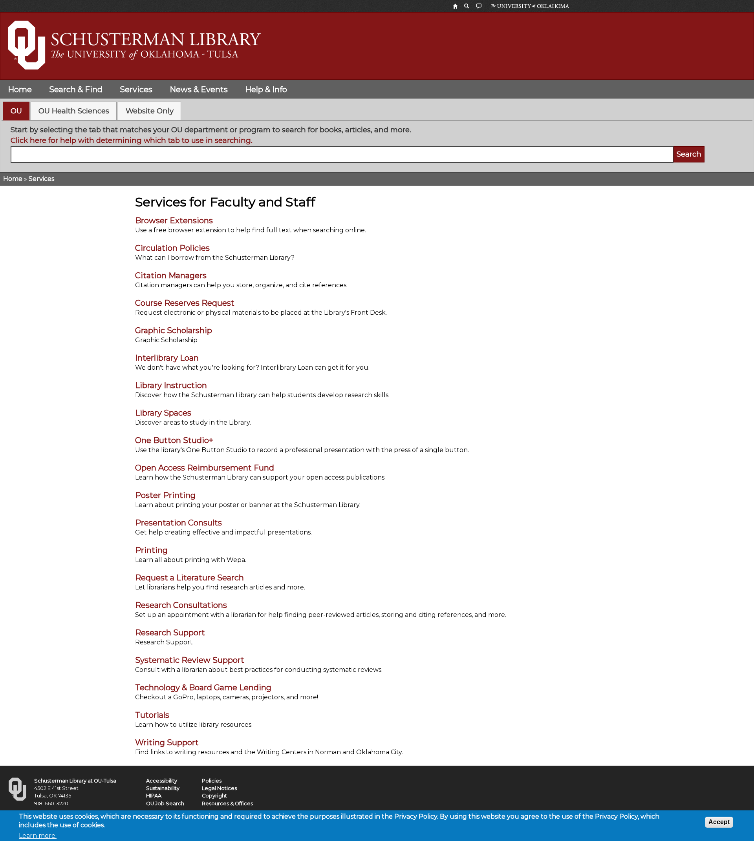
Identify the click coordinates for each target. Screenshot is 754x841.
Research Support (170, 632)
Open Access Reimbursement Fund (204, 467)
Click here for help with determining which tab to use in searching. (132, 140)
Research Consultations (181, 605)
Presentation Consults (178, 522)
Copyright (214, 796)
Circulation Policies (172, 248)
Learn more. (38, 835)
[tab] (16, 111)
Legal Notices (219, 788)
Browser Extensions (174, 220)
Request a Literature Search (189, 577)
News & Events (199, 89)
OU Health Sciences (73, 110)
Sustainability (162, 788)
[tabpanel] (377, 143)
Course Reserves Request (184, 303)
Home (20, 89)
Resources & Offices (227, 803)
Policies (211, 781)
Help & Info (266, 89)
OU (16, 110)
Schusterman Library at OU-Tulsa (75, 781)
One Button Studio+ (174, 440)
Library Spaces (163, 413)
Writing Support (167, 742)
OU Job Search (165, 803)
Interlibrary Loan (167, 358)
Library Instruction (171, 385)
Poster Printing (165, 495)
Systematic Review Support (189, 660)
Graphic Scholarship (173, 330)
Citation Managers (171, 275)
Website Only (150, 110)
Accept (719, 822)
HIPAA (153, 796)
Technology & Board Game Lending (203, 687)
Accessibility (161, 781)
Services (136, 89)
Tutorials (152, 715)
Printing (151, 550)
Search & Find (75, 89)
